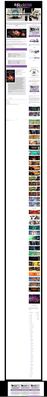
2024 (30, 314)
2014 (30, 374)
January (31, 373)
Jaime (38, 317)
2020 (30, 318)
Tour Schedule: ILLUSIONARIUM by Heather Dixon (32, 358)
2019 (30, 319)
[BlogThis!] (9, 98)
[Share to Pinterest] (11, 98)
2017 (30, 321)
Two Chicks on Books (33, 96)
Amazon (18, 74)
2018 (30, 320)
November (31, 325)
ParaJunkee (38, 319)
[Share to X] (10, 98)
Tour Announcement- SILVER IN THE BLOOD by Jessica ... (32, 355)
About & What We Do (14, 21)
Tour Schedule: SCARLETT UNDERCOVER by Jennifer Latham (32, 361)
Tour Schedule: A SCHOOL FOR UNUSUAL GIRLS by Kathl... (32, 352)
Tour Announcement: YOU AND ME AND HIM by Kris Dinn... (32, 349)
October (31, 326)
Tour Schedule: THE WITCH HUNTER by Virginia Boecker (31, 333)
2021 (30, 317)
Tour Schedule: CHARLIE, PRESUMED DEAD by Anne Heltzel (32, 340)
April (30, 370)
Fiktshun (38, 316)
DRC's (33, 21)
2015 (30, 323)
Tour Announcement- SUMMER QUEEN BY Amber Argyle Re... (32, 365)
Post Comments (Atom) (11, 120)
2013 (30, 375)
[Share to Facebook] (10, 98)
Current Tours (29, 21)
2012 (30, 376)
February (31, 372)
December (31, 324)
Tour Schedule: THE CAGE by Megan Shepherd (32, 346)
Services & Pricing (21, 21)
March (31, 371)
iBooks (18, 75)
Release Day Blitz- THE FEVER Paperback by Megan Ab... (32, 368)
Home (8, 21)
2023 (30, 315)
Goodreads (20, 75)
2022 (30, 316)
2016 (30, 322)
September (31, 327)
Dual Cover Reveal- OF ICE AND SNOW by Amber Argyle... (31, 336)
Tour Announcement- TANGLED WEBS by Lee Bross (32, 343)
